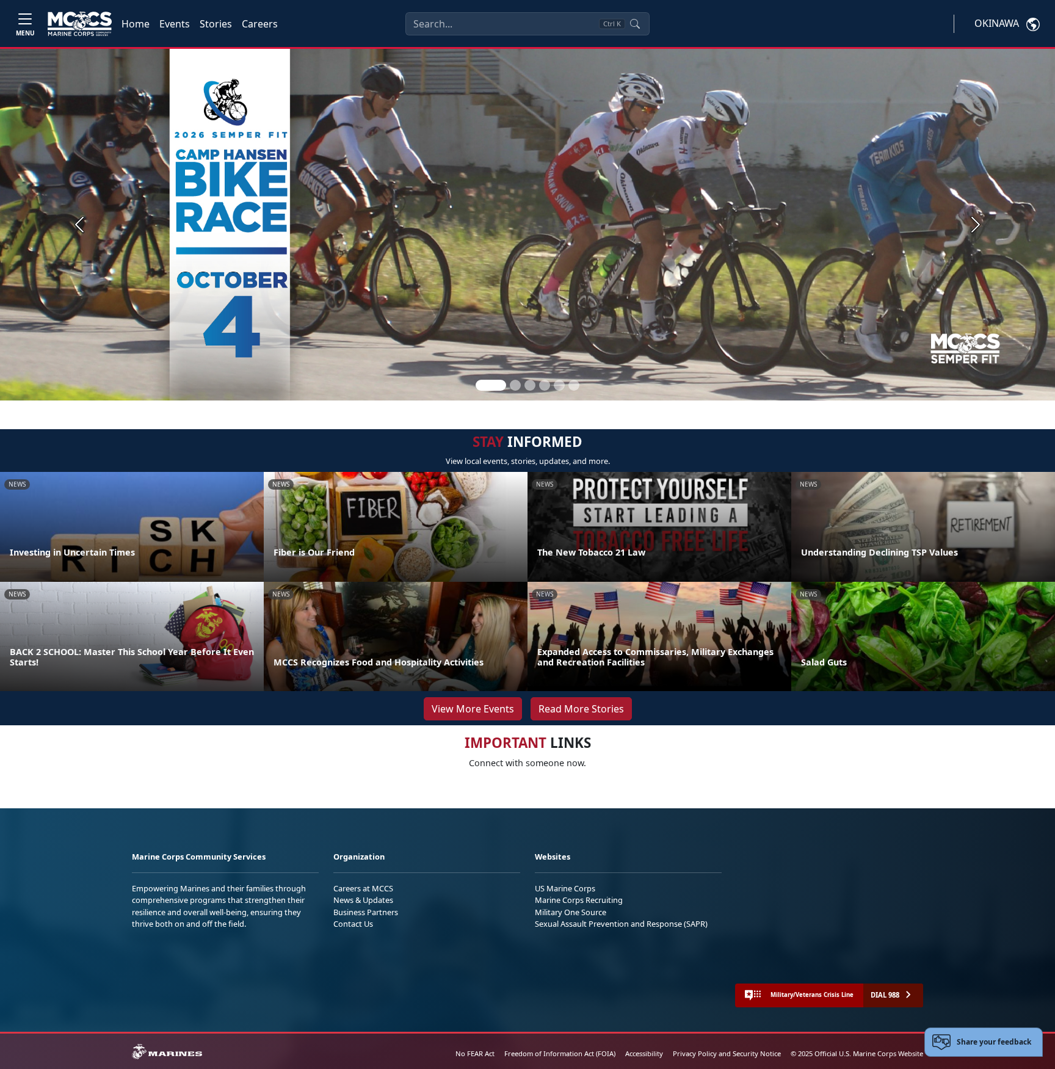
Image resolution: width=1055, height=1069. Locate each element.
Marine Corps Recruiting (579, 899)
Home (135, 24)
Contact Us (353, 923)
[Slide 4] (544, 385)
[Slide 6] (573, 385)
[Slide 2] (515, 385)
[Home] (80, 24)
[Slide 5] (559, 385)
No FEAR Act (475, 1053)
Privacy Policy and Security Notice (727, 1053)
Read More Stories (581, 709)
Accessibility (644, 1053)
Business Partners (365, 912)
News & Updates (363, 899)
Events (174, 24)
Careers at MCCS (363, 888)
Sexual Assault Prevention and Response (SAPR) (621, 923)
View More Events (473, 709)
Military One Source (570, 912)
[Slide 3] (529, 385)
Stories (216, 24)
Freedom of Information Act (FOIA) (559, 1053)
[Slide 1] (491, 385)
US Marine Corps (565, 888)
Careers (260, 24)
